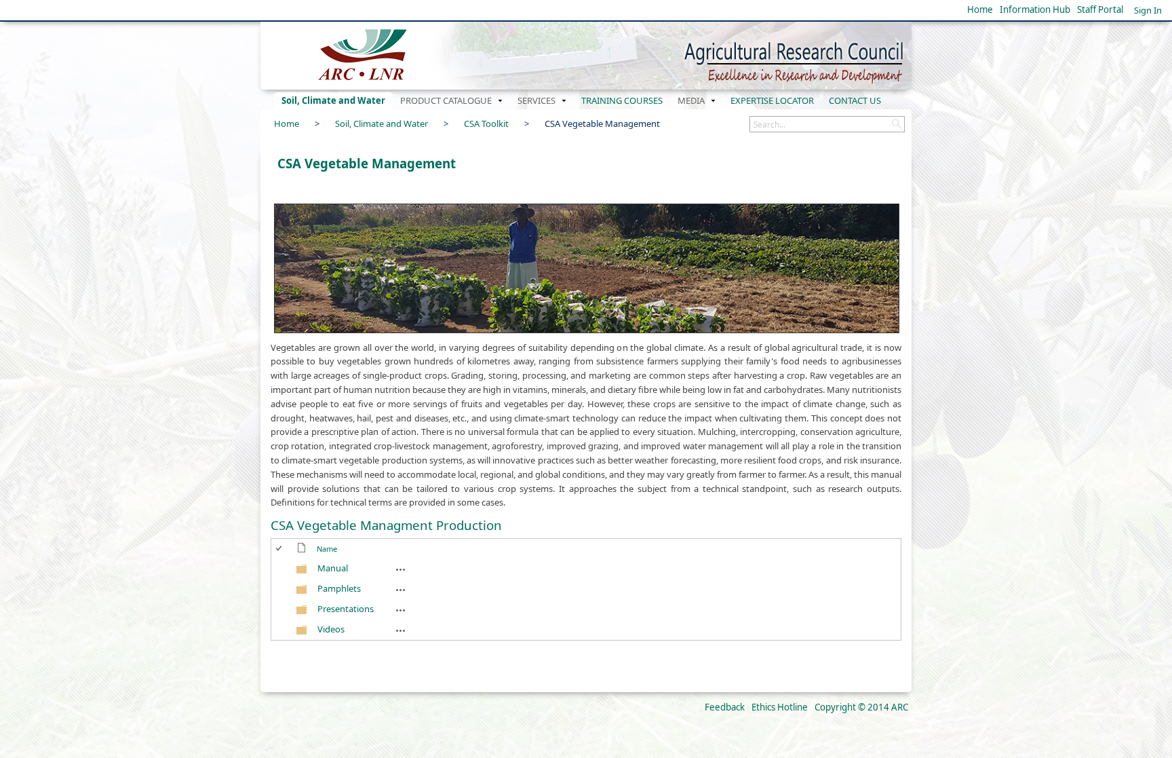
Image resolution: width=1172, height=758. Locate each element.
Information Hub (1035, 9)
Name (327, 549)
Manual (332, 568)
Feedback (725, 707)
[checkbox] (279, 548)
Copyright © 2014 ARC (861, 707)
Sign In (1148, 10)
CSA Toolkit (486, 123)
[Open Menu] (321, 559)
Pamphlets (339, 588)
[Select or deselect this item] (282, 568)
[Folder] (301, 571)
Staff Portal (1100, 9)
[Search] (896, 124)
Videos (331, 629)
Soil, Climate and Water (381, 123)
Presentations (345, 609)
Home (980, 9)
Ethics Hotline (779, 707)
